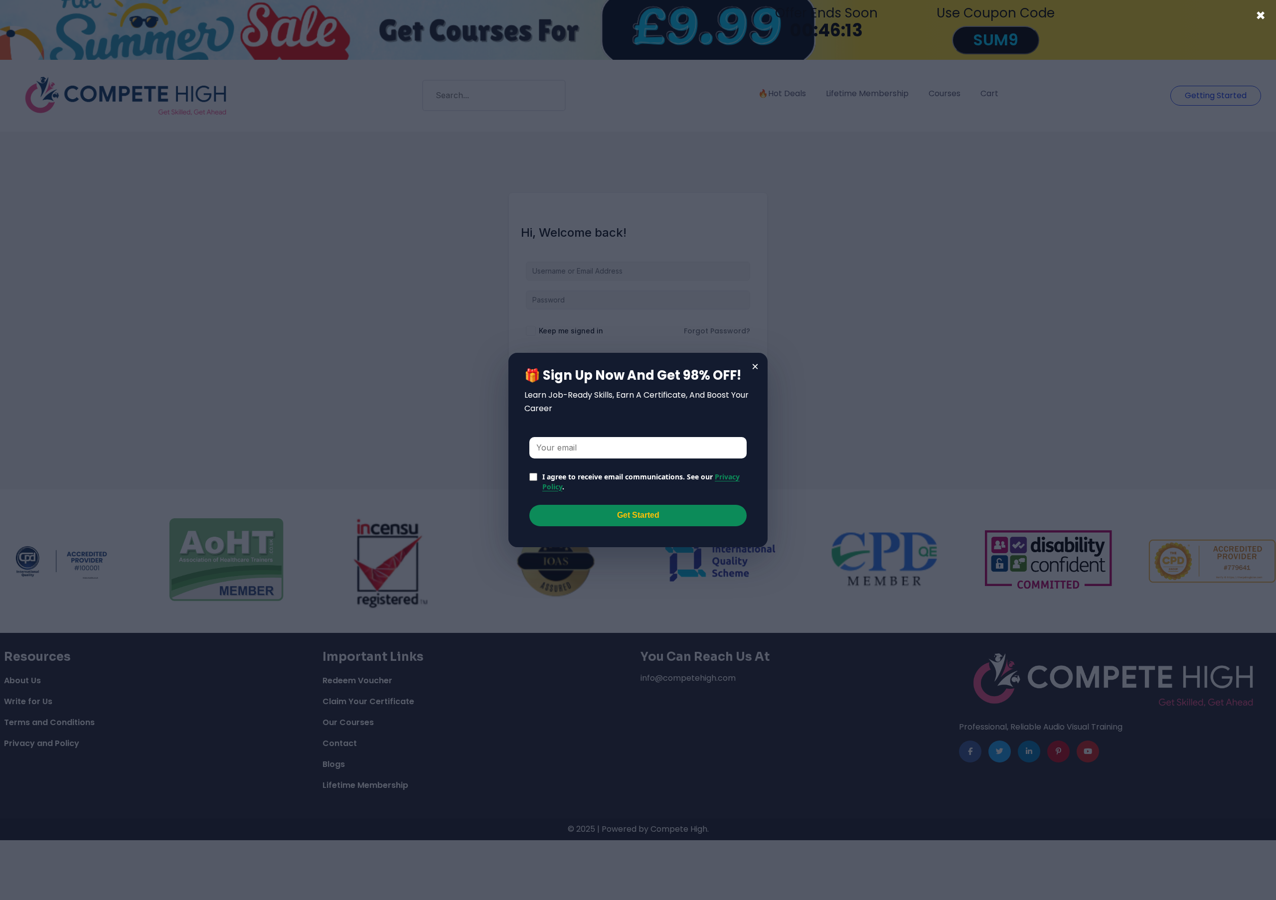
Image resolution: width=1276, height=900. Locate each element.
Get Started (638, 515)
